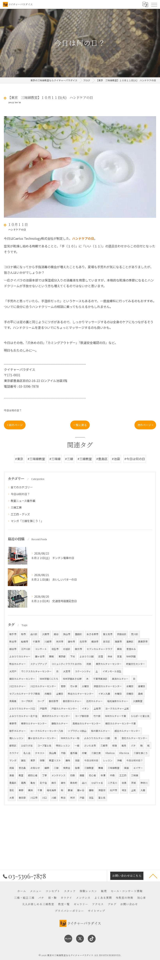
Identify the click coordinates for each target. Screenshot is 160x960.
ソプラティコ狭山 (77, 730)
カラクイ (14, 753)
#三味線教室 (36, 458)
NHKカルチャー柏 (70, 738)
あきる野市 (92, 634)
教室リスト (55, 760)
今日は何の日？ (13, 410)
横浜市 (94, 641)
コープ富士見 (44, 745)
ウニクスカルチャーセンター (36, 671)
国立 (54, 782)
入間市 (45, 634)
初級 (72, 775)
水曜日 (129, 686)
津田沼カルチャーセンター (108, 686)
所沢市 (59, 641)
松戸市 (113, 790)
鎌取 (91, 790)
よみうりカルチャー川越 (97, 738)
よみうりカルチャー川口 (22, 708)
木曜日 (118, 693)
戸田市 (43, 708)
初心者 (92, 775)
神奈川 (144, 782)
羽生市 (55, 649)
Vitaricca (110, 753)
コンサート (41, 649)
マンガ (12, 760)
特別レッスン (63, 745)
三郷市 (104, 745)
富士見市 (107, 634)
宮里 (119, 656)
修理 (114, 745)
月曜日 (48, 693)
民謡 (11, 767)
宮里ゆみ (131, 649)
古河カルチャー (94, 701)
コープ (40, 701)
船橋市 (24, 641)
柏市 (23, 634)
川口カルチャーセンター (43, 686)
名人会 (26, 753)
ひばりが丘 (27, 745)
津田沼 (101, 790)
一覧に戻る (80, 425)
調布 (63, 782)
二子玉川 (112, 782)
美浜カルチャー (120, 678)
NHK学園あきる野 (72, 678)
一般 (77, 745)
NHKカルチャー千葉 (115, 716)
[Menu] (153, 4)
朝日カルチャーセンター (22, 678)
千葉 (39, 790)
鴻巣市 (118, 641)
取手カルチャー (17, 730)
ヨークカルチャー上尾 (117, 708)
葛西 (23, 782)
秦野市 (12, 723)
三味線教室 (113, 767)
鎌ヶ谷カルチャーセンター (42, 738)
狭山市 (66, 634)
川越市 (48, 641)
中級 (112, 775)
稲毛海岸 (51, 790)
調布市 (71, 641)
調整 (82, 775)
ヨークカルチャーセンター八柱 (46, 730)
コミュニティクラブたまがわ (67, 663)
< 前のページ (15, 425)
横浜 (30, 790)
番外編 (73, 753)
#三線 (69, 458)
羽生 (91, 797)
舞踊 (100, 767)
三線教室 (89, 767)
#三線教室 (84, 458)
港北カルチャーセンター (134, 738)
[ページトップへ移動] (153, 876)
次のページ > (145, 425)
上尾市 (97, 708)
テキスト (39, 753)
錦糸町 (73, 782)
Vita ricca (124, 753)
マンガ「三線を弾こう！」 (27, 521)
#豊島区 (102, 458)
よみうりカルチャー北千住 (23, 716)
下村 (72, 656)
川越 (54, 797)
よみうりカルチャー (19, 656)
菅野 (63, 686)
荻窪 (100, 656)
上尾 (133, 790)
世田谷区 (121, 634)
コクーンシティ (83, 671)
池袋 (77, 760)
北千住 (43, 782)
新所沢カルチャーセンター (56, 716)
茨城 (133, 782)
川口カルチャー (17, 686)
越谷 (56, 634)
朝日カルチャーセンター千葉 (120, 723)
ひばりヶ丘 (97, 782)
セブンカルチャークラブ (99, 649)
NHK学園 (131, 656)
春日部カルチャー (72, 701)
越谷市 (12, 649)
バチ (133, 745)
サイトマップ (96, 910)
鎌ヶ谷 (80, 790)
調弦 (23, 760)
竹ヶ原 (73, 686)
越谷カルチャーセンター (127, 730)
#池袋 (116, 458)
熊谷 (63, 797)
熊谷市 (12, 641)
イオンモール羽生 (112, 671)
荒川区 (134, 634)
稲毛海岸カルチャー (117, 701)
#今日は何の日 (134, 458)
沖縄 (119, 760)
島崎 (140, 693)
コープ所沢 (27, 701)
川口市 (33, 797)
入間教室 (137, 701)
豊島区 (12, 782)
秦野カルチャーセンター (34, 723)
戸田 (82, 797)
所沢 (72, 797)
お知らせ (35, 767)
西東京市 (143, 641)
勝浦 (70, 790)
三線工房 (16, 507)
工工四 (122, 775)
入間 (142, 790)
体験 (42, 760)
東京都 (62, 656)
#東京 (19, 458)
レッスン (107, 760)
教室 (21, 775)
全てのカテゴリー (22, 487)
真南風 (12, 701)
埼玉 (124, 790)
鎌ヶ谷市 (39, 656)
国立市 (78, 649)
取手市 (12, 634)
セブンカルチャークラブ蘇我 (24, 693)
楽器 (11, 775)
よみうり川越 (87, 656)
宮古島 (22, 767)
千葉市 (36, 641)
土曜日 (59, 693)
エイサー (138, 767)
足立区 (106, 641)
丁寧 (44, 775)
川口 (44, 797)
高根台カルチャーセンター (87, 723)
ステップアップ (38, 663)
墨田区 (78, 634)
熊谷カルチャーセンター (81, 693)
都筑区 (12, 745)
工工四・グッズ (20, 514)
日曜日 (129, 693)
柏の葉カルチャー (100, 730)
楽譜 (126, 767)
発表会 (66, 767)
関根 (51, 656)
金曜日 (141, 686)
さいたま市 (90, 745)
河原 (88, 663)
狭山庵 (52, 753)
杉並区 (66, 649)
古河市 (83, 641)
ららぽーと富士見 (140, 716)
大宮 (11, 797)
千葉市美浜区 (100, 678)
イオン (85, 708)
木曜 (84, 753)
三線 (56, 767)
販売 (124, 745)
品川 (84, 782)
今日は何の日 (91, 760)
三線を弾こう (141, 753)
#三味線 (55, 458)
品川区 (33, 634)
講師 (46, 767)
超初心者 (32, 775)
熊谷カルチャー (17, 663)
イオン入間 (104, 693)
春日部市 (53, 701)
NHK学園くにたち (49, 678)
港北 (11, 790)
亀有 (32, 782)
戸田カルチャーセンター (64, 708)
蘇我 (119, 649)
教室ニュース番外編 (23, 501)
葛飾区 (129, 641)
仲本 (110, 656)
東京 (32, 760)
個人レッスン (16, 738)
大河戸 (12, 671)
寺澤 (103, 775)
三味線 (134, 775)
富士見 (101, 797)
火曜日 (85, 686)
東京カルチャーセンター (109, 663)
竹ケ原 (96, 716)
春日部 (22, 797)
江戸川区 (25, 649)
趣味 (68, 760)
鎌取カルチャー (60, 723)
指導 (77, 767)
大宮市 (66, 671)
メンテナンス (59, 775)
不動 (63, 753)
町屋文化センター (135, 663)
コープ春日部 (82, 716)
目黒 (124, 782)
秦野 (21, 790)
